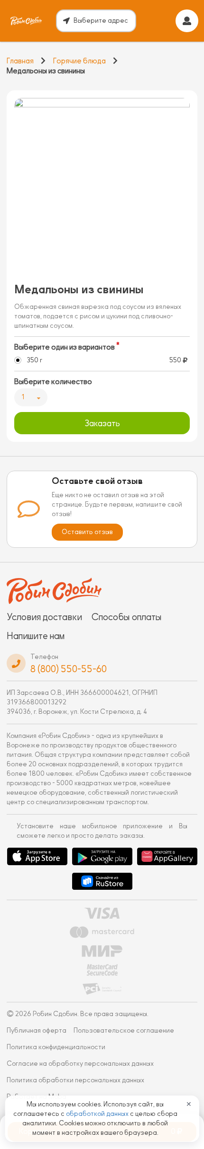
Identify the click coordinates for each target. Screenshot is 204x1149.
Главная (20, 61)
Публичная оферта (36, 1030)
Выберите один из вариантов (64, 347)
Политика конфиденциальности (56, 1047)
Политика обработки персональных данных (75, 1080)
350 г (34, 360)
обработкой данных (98, 1113)
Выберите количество (53, 381)
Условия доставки (44, 617)
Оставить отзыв (87, 531)
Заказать (102, 423)
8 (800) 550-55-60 (68, 669)
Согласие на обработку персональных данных (80, 1063)
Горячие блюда (79, 61)
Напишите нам (36, 635)
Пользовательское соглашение (124, 1030)
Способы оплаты (127, 617)
